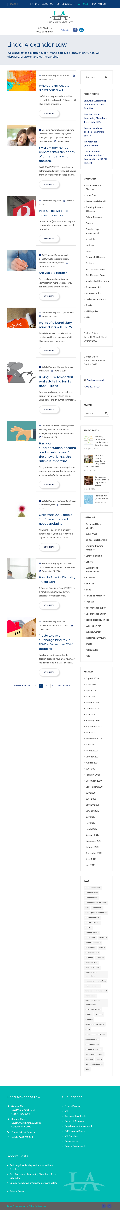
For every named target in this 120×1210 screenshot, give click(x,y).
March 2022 (92, 750)
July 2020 (91, 793)
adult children (91, 898)
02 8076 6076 (93, 386)
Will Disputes (63, 312)
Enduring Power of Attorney (54, 130)
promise (99, 1014)
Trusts (61, 262)
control (88, 928)
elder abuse (90, 947)
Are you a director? (53, 273)
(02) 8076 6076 (45, 32)
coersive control (92, 918)
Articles (83, 4)
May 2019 (90, 823)
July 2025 (91, 696)
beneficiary (97, 908)
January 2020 (93, 805)
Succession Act (93, 287)
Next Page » (64, 686)
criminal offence (92, 933)
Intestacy (102, 981)
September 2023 (94, 726)
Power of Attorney (56, 429)
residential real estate (94, 1024)
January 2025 (93, 702)
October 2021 (92, 756)
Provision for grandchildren (91, 143)
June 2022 (91, 744)
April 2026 (91, 690)
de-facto (103, 938)
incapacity (89, 981)
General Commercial (75, 1146)
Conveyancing (72, 1141)
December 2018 (93, 841)
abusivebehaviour (92, 888)
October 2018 (92, 847)
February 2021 (93, 774)
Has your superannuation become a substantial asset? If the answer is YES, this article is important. (57, 452)
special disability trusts (97, 281)
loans (88, 251)
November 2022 (94, 738)
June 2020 (91, 799)
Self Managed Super (57, 133)
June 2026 (91, 684)
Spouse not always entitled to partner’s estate (94, 132)
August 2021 (92, 762)
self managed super (96, 269)
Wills (69, 75)
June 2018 (91, 859)
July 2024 (91, 714)
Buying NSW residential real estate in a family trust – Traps (56, 381)
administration (91, 893)
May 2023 (91, 732)
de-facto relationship (96, 201)
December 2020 (94, 780)
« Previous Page (22, 686)
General (61, 367)
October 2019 (92, 811)
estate (102, 947)
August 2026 (92, 678)
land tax (69, 367)
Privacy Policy (17, 1191)
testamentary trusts (48, 262)
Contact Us (99, 4)
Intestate (61, 75)
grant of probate (92, 967)
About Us (47, 4)
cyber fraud (91, 195)
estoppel (89, 957)
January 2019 (92, 835)
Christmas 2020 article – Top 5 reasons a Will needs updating (57, 519)
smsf (87, 1029)
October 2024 (93, 708)
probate (88, 1014)
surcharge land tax (93, 1049)
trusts (99, 1059)
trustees (89, 1059)
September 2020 (94, 787)
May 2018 (90, 865)
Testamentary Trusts (75, 1116)
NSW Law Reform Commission (92, 1002)
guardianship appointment (91, 974)
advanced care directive (95, 903)
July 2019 (90, 817)
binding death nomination (96, 913)
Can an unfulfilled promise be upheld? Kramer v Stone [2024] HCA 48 (95, 157)
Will (86, 1064)
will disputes (97, 1064)
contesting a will (92, 923)
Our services (64, 4)
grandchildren (91, 962)
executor (100, 957)
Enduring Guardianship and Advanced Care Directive (95, 104)
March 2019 (91, 829)
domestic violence (93, 943)
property (89, 1019)
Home (36, 4)
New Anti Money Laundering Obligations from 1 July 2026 (95, 118)
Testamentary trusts (94, 1054)
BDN (87, 908)
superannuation (61, 137)
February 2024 (93, 720)
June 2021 (91, 768)
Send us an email (95, 380)
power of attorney (93, 1009)
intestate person (92, 986)
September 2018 (94, 853)
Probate (90, 263)
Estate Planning (49, 75)
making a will (101, 991)
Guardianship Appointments (79, 1126)
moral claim (90, 996)
